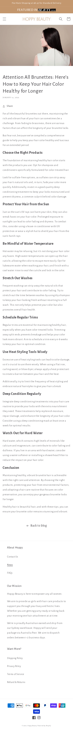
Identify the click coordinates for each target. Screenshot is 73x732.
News (10, 565)
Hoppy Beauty (32, 725)
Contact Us (12, 557)
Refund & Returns (16, 682)
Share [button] (10, 106)
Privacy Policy (14, 666)
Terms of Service (15, 674)
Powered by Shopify (44, 725)
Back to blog (38, 525)
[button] (4, 19)
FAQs (9, 573)
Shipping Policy (15, 658)
